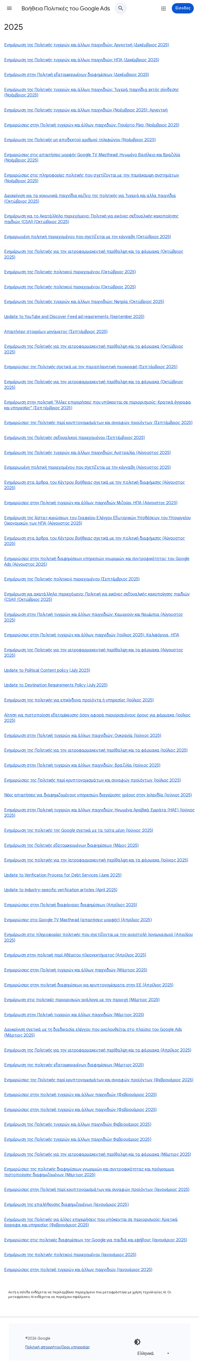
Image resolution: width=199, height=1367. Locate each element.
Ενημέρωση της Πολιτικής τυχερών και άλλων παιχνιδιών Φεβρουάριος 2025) (77, 1124)
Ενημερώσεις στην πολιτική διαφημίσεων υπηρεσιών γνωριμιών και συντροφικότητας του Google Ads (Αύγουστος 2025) (96, 561)
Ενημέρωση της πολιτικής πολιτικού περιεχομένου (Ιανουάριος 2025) (70, 1254)
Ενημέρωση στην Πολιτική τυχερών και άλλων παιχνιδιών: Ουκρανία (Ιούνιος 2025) (82, 735)
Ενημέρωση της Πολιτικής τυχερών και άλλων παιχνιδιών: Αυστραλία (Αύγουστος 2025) (87, 452)
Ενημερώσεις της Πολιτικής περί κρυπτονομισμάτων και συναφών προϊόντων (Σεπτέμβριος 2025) (98, 422)
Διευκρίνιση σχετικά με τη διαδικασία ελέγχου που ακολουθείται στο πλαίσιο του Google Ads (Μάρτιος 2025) (93, 1032)
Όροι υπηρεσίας (75, 1347)
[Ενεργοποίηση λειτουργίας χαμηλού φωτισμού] (137, 1342)
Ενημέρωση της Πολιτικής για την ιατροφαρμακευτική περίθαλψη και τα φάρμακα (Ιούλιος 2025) (96, 750)
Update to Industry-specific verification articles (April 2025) (60, 890)
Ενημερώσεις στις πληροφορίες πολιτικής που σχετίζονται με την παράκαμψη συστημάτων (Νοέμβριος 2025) (91, 178)
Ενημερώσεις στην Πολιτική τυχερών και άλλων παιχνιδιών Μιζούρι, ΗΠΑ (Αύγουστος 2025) (90, 502)
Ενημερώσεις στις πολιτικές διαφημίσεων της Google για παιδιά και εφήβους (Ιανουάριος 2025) (95, 1240)
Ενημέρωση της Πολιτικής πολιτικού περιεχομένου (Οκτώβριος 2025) (70, 272)
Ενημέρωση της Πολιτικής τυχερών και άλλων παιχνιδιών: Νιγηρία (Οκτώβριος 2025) (84, 301)
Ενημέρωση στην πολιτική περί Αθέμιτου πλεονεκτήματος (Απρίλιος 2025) (75, 955)
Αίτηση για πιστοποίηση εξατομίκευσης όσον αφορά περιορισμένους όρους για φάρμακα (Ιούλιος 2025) (97, 718)
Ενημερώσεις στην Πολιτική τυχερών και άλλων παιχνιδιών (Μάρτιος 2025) (75, 970)
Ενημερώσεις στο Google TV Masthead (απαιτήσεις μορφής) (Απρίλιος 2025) (78, 920)
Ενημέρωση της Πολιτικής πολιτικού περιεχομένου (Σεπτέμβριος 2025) (72, 579)
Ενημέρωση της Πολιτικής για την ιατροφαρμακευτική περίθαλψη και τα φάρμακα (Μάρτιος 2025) (97, 1154)
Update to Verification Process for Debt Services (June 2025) (63, 875)
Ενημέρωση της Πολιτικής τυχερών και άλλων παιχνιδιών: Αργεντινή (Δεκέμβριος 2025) (86, 45)
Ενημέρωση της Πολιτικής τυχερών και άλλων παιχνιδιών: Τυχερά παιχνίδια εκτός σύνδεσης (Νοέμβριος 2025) (91, 92)
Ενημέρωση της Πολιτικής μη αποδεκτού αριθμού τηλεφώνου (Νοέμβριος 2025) (80, 139)
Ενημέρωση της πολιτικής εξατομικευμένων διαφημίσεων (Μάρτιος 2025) (74, 1065)
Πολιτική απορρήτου (43, 1347)
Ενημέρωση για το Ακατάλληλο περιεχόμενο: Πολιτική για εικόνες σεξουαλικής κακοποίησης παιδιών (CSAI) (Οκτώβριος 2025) (91, 219)
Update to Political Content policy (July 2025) (47, 670)
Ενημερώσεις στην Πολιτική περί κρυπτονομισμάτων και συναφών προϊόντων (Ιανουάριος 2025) (96, 1189)
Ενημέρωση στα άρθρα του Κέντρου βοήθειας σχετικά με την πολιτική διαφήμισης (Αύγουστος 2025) (94, 485)
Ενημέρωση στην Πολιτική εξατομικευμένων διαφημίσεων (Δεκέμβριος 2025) (76, 74)
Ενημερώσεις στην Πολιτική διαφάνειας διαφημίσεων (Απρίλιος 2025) (70, 905)
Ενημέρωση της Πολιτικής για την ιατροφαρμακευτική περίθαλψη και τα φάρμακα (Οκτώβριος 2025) (93, 254)
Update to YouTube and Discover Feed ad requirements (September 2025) (74, 316)
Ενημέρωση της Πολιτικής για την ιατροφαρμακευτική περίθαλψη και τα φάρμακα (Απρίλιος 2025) (97, 1050)
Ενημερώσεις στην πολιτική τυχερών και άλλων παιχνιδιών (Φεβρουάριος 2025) (80, 1094)
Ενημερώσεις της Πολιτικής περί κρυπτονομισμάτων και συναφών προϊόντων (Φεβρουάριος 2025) (98, 1080)
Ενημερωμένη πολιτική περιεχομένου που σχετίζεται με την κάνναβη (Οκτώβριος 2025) (87, 236)
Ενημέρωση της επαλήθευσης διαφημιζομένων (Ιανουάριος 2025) (66, 1204)
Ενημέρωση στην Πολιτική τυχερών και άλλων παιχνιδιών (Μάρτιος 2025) (74, 1014)
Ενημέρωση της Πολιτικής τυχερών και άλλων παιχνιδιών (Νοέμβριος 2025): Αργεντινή (86, 110)
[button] (9, 8)
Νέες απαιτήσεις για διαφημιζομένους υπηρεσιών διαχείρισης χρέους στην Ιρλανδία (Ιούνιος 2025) (98, 795)
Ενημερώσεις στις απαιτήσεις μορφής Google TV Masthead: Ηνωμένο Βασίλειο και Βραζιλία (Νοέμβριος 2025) (92, 157)
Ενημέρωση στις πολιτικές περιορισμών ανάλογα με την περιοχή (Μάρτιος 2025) (82, 999)
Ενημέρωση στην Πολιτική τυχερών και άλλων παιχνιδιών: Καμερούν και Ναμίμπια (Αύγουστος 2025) (93, 617)
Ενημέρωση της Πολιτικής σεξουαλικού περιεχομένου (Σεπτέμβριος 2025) (74, 437)
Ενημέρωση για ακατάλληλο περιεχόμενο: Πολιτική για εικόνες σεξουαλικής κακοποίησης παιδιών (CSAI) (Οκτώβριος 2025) (97, 597)
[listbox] (152, 1353)
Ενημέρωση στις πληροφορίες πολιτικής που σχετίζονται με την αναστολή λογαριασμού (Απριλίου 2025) (98, 937)
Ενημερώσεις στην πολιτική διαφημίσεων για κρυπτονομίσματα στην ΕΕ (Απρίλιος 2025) (88, 985)
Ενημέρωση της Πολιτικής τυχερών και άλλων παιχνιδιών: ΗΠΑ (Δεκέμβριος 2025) (81, 60)
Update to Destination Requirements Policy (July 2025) (56, 685)
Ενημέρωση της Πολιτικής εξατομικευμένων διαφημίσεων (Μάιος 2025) (71, 845)
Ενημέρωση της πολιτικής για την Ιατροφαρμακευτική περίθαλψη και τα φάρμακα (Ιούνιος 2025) (96, 860)
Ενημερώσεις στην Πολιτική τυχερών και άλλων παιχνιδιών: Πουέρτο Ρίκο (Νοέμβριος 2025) (91, 125)
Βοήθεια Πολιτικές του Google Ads (66, 8)
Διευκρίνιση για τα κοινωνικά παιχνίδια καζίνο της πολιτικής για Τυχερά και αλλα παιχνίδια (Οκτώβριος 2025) (90, 198)
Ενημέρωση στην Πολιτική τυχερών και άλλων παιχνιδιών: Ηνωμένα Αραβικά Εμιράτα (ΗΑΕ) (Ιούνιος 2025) (99, 812)
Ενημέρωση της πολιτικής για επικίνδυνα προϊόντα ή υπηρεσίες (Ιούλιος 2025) (79, 700)
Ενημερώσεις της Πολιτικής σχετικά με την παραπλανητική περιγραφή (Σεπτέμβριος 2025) (90, 366)
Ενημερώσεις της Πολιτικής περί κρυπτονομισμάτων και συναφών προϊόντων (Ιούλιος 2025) (92, 780)
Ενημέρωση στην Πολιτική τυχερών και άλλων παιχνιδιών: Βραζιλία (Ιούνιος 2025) (82, 765)
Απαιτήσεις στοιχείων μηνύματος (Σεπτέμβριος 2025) (56, 331)
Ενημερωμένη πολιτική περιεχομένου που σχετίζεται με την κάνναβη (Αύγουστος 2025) (87, 467)
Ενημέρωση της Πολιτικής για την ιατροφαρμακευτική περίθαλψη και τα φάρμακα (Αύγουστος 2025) (93, 652)
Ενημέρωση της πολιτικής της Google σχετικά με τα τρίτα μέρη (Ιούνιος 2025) (78, 830)
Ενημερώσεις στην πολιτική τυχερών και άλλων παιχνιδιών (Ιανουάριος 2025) (78, 1269)
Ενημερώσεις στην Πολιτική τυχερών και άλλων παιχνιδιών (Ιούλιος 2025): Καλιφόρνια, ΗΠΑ (91, 635)
